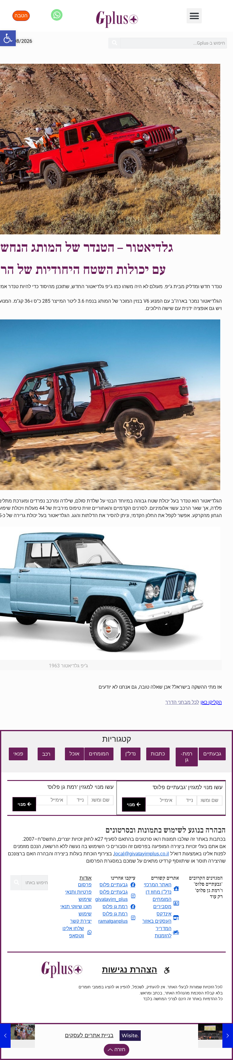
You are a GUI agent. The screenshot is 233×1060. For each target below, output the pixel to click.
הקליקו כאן (211, 702)
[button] (8, 38)
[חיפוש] (114, 43)
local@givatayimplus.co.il (141, 853)
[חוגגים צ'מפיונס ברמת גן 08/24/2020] (227, 1036)
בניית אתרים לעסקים (89, 1035)
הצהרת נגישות (129, 969)
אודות (85, 878)
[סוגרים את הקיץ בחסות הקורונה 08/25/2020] (5, 1036)
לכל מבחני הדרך (182, 702)
